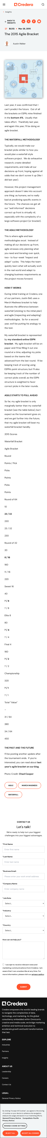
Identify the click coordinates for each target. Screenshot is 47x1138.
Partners (5, 1051)
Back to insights (11, 21)
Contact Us (6, 1084)
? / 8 (7, 600)
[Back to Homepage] (23, 4)
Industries (6, 1045)
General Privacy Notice (11, 1098)
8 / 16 (7, 557)
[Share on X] (28, 21)
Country (7, 925)
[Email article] (39, 21)
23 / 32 (8, 513)
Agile (10, 785)
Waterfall (13, 795)
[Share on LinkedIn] (23, 21)
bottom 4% (17, 117)
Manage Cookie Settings (15, 1126)
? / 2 (7, 658)
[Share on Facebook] (34, 21)
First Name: (8, 844)
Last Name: (8, 857)
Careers (5, 1078)
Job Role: (7, 898)
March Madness (29, 785)
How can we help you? (12, 940)
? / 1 (7, 687)
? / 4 (7, 629)
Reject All (10, 1133)
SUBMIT (23, 987)
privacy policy (38, 974)
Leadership (6, 1071)
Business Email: (9, 871)
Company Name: (10, 884)
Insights (5, 1058)
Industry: (7, 911)
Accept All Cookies (30, 1133)
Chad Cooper (26, 773)
